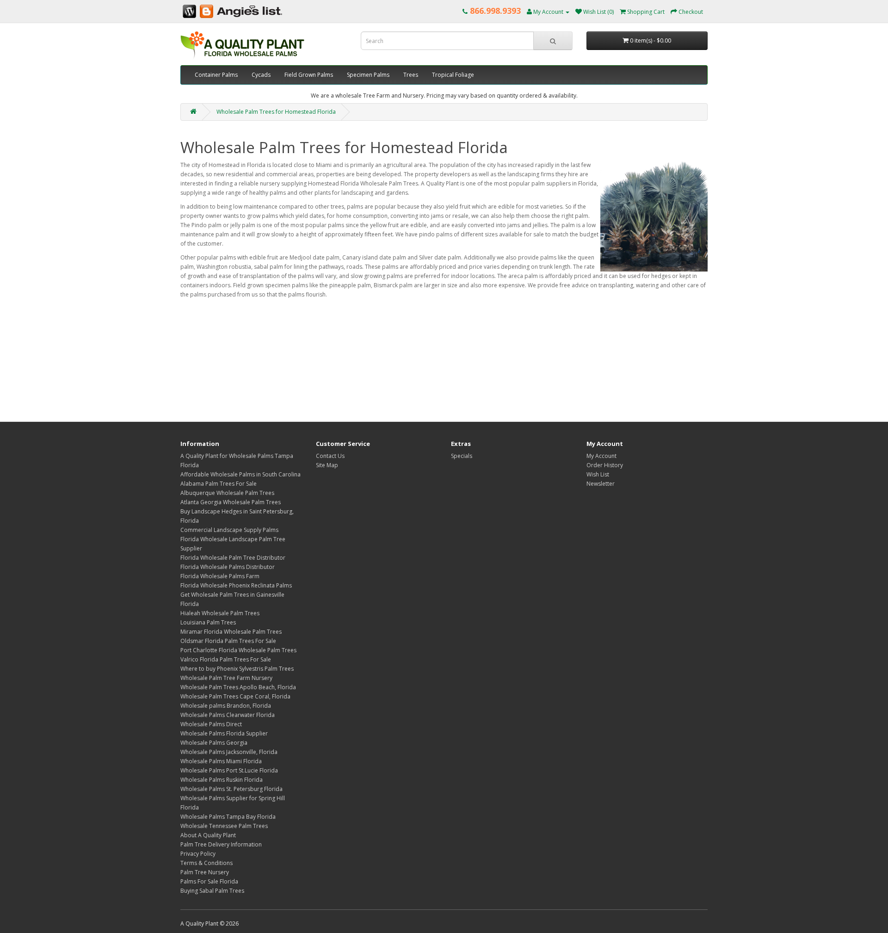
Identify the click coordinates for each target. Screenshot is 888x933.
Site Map (327, 465)
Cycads (261, 75)
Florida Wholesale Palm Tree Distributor (232, 558)
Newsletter (600, 484)
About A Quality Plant (208, 835)
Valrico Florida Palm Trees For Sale (225, 659)
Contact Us (330, 456)
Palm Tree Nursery (204, 872)
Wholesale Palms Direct (211, 724)
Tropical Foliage (453, 75)
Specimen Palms (368, 75)
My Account (601, 456)
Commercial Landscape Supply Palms (229, 530)
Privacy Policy (198, 854)
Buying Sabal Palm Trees (212, 891)
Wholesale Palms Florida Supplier (224, 733)
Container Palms (216, 75)
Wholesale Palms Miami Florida (221, 761)
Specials (461, 456)
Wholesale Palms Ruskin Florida (221, 780)
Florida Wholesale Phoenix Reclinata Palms (236, 585)
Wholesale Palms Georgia (213, 743)
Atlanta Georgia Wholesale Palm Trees (230, 502)
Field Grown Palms (308, 75)
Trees (410, 75)
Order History (604, 465)
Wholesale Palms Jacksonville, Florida (229, 752)
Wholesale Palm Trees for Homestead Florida (276, 112)
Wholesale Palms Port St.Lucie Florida (229, 770)
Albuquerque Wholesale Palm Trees (227, 493)
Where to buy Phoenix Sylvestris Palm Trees (237, 669)
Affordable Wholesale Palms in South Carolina (240, 474)
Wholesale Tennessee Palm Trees (224, 826)
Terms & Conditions (206, 863)
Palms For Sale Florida (209, 881)
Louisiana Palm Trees (208, 622)
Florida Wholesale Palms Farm (219, 576)
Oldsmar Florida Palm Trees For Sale (228, 641)
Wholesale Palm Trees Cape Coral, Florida (235, 696)
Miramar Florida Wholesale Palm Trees (231, 632)
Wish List (597, 474)
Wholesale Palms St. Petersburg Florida (231, 789)
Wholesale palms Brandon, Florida (225, 706)
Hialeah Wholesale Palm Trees (219, 613)
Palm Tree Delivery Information (221, 844)
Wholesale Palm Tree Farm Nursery (226, 678)
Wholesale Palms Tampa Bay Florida (228, 817)
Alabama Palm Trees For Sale (218, 484)
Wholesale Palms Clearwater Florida (227, 715)
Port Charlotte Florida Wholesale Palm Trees (238, 650)
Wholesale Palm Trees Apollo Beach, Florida (238, 687)
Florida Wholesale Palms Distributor (227, 567)
